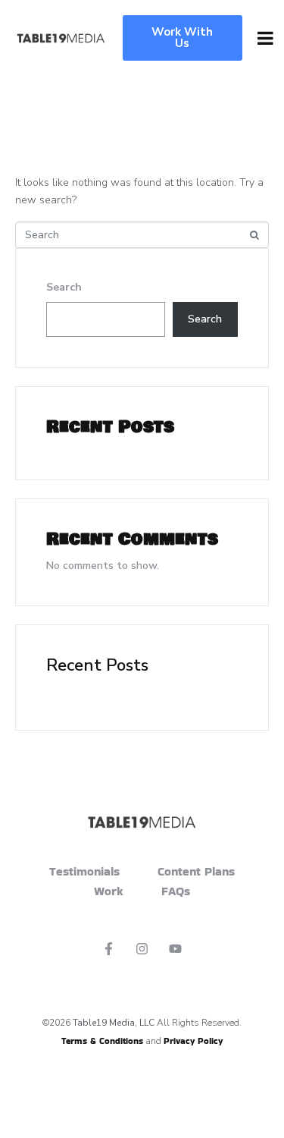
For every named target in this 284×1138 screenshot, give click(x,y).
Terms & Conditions (102, 1040)
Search (64, 287)
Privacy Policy (193, 1040)
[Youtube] (175, 948)
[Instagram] (142, 948)
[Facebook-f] (109, 948)
